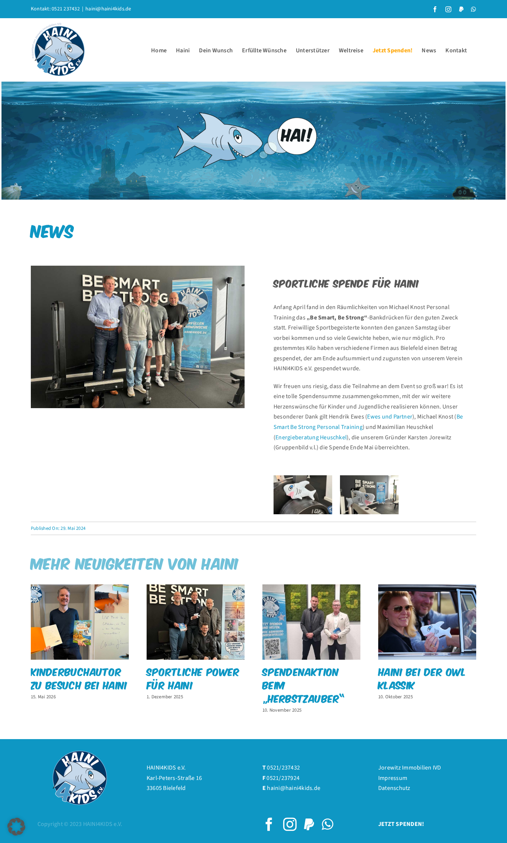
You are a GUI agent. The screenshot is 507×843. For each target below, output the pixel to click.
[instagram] (290, 824)
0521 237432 (66, 9)
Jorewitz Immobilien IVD (409, 768)
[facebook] (269, 824)
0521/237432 (283, 768)
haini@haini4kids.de (108, 9)
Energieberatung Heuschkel (311, 437)
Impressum (392, 778)
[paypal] (309, 824)
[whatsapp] (327, 824)
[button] (16, 826)
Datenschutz (394, 788)
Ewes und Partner (389, 417)
